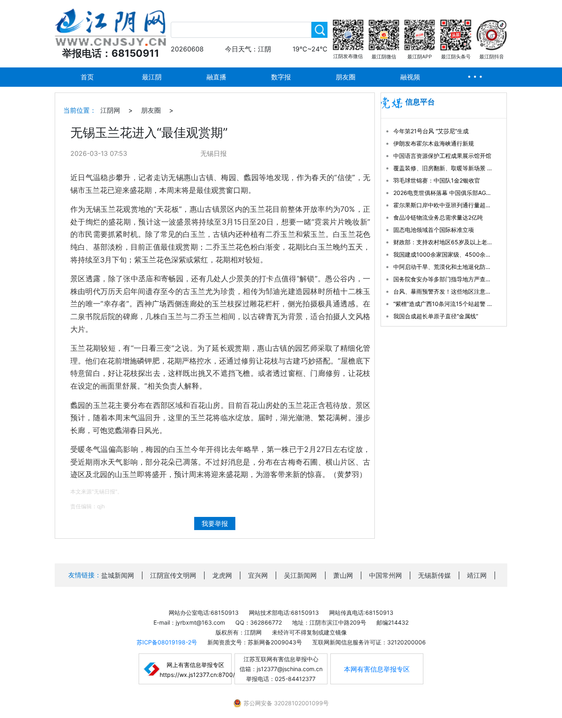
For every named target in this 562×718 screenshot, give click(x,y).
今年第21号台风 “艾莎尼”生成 (431, 130)
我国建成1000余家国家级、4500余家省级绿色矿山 (442, 254)
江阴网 (110, 110)
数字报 (281, 77)
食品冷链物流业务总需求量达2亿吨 (438, 217)
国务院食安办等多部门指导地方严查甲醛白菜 (442, 279)
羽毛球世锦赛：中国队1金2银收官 (436, 180)
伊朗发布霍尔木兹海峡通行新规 (433, 143)
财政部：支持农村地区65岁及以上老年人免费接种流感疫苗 (442, 242)
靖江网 (477, 575)
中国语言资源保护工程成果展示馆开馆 (442, 155)
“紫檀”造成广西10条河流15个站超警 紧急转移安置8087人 (442, 303)
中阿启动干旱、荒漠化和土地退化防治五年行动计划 (442, 266)
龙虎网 (222, 575)
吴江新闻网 (300, 575)
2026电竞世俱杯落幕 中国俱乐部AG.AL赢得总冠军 (442, 192)
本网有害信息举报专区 (377, 669)
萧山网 (343, 575)
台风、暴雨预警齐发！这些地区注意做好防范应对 (442, 291)
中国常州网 (385, 575)
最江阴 (152, 77)
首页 (87, 77)
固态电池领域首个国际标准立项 (433, 229)
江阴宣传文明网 (173, 575)
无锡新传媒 (434, 575)
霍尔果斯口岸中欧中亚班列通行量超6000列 (442, 205)
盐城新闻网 (117, 575)
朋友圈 (345, 77)
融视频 (410, 77)
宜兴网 (258, 575)
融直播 (216, 77)
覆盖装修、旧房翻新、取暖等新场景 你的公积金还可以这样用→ (442, 167)
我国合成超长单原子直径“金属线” (435, 316)
